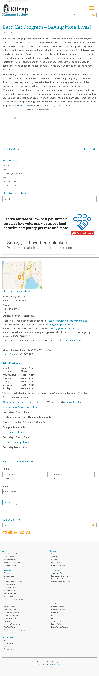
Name (5, 468)
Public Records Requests (60, 627)
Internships (55, 557)
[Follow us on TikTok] (28, 533)
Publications (8, 643)
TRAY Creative (56, 664)
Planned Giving (9, 585)
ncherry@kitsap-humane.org (64, 328)
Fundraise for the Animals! (13, 582)
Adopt (4, 551)
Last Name (55, 479)
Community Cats (57, 573)
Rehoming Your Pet (11, 633)
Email (5, 486)
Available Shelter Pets (11, 554)
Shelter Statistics (57, 621)
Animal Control (9, 607)
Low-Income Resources (12, 615)
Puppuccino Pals (10, 587)
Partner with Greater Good (13, 599)
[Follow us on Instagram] (16, 533)
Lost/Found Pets (10, 618)
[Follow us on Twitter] (4, 533)
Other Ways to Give (11, 596)
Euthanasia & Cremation (59, 576)
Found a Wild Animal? (11, 612)
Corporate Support (11, 579)
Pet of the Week (10, 181)
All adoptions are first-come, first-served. (24, 402)
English (13, 1)
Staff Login (49, 667)
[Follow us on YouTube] (22, 533)
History (54, 615)
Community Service (58, 554)
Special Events (9, 649)
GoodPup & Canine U (11, 565)
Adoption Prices (10, 560)
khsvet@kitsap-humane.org (60, 324)
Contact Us (55, 612)
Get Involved (54, 551)
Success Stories (9, 185)
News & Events (8, 637)
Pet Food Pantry (10, 627)
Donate (7, 573)
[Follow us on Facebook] (10, 532)
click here (25, 105)
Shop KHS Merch (10, 590)
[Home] (15, 13)
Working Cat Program (12, 562)
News (5, 177)
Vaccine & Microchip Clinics (60, 582)
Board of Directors (57, 607)
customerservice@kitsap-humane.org (66, 320)
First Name (8, 479)
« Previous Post (10, 149)
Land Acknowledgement (59, 565)
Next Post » (90, 149)
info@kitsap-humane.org (68, 339)
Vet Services (54, 570)
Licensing (7, 621)
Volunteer (54, 560)
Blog (5, 640)
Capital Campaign (10, 165)
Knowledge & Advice (12, 173)
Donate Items (9, 576)
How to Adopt (9, 557)
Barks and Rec (56, 562)
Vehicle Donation (10, 593)
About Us (53, 604)
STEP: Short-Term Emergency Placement (18, 630)
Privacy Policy (56, 624)
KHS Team (55, 618)
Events (5, 169)
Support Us (6, 570)
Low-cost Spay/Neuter (59, 579)
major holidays (74, 402)
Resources (6, 604)
